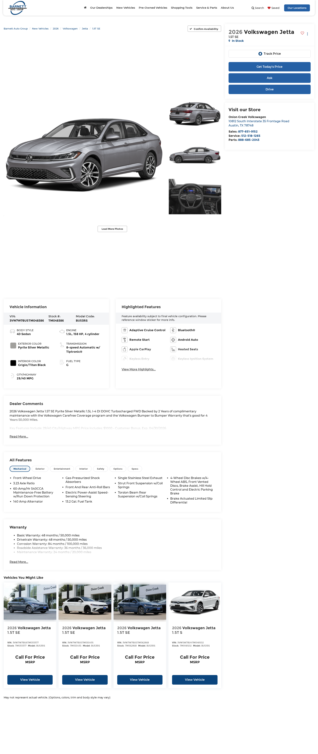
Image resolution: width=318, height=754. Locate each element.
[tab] (20, 469)
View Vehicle (30, 679)
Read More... (19, 436)
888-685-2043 (248, 140)
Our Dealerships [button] (101, 7)
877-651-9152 (248, 131)
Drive (270, 89)
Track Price (272, 53)
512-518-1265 (250, 136)
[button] (84, 155)
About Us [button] (227, 7)
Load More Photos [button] (112, 228)
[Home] (85, 7)
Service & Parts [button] (206, 7)
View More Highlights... (139, 369)
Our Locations (297, 8)
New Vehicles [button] (125, 7)
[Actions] (307, 34)
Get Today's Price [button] (269, 66)
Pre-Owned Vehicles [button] (153, 7)
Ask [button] (269, 78)
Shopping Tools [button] (181, 7)
